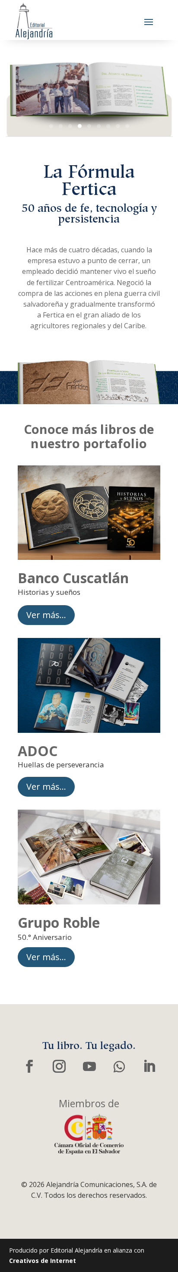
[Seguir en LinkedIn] (149, 1067)
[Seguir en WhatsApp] (119, 1067)
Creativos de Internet (42, 1260)
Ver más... (46, 615)
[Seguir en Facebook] (29, 1067)
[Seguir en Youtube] (89, 1067)
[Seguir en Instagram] (59, 1067)
